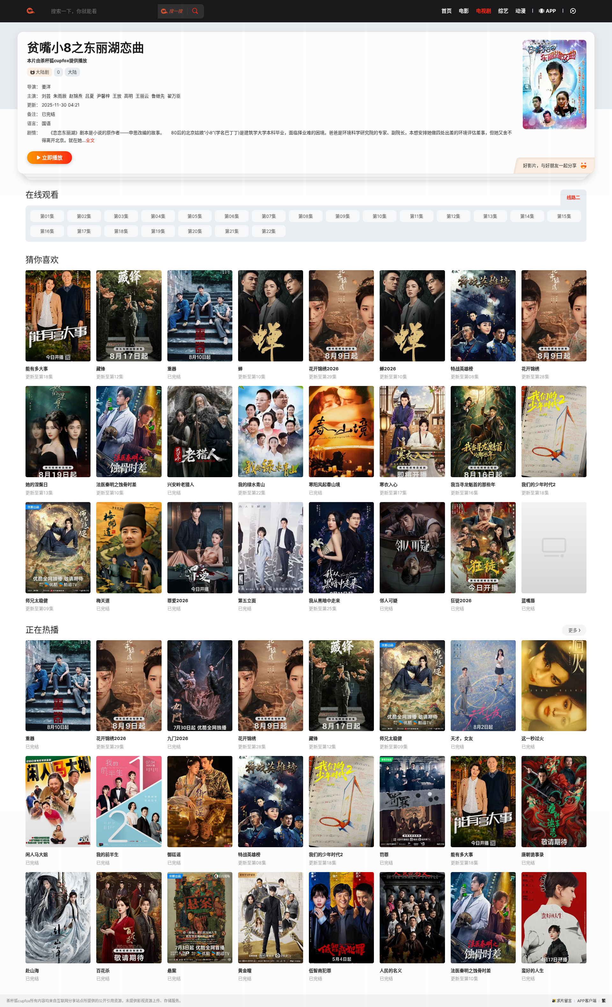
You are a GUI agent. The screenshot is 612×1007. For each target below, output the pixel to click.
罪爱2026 (177, 600)
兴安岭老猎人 (180, 484)
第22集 (269, 231)
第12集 (453, 216)
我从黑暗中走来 (324, 600)
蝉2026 (388, 368)
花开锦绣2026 (324, 368)
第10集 (380, 216)
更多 (572, 630)
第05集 (194, 216)
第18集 (121, 231)
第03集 (121, 216)
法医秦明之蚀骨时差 (116, 484)
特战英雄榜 (462, 368)
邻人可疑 (388, 600)
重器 (171, 368)
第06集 (231, 216)
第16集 (47, 231)
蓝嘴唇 (528, 600)
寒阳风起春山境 (324, 484)
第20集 (195, 231)
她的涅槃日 (37, 484)
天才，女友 (462, 738)
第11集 (416, 216)
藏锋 (100, 368)
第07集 (269, 216)
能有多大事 (37, 368)
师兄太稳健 (37, 600)
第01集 (47, 216)
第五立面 (247, 600)
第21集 (232, 231)
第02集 (84, 216)
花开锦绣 (530, 368)
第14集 (527, 216)
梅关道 (103, 600)
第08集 (305, 216)
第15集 (564, 216)
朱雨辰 (60, 96)
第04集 (158, 216)
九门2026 (177, 738)
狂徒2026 (461, 600)
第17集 (84, 231)
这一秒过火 (532, 738)
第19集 (158, 231)
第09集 (342, 216)
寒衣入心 (388, 484)
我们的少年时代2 (538, 484)
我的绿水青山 (251, 484)
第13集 (490, 216)
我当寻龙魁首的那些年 (473, 484)
